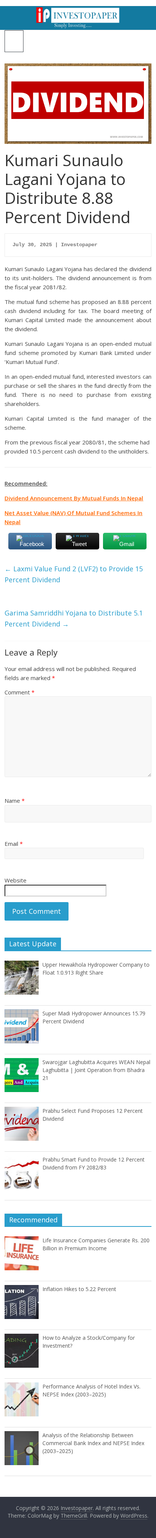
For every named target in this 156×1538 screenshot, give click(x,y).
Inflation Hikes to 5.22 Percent (79, 1289)
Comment (19, 692)
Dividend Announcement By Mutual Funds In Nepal (74, 498)
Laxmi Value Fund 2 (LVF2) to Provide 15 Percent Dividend (74, 574)
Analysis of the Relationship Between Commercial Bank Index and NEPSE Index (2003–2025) (93, 1443)
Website (16, 880)
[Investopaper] (78, 10)
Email (14, 843)
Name (15, 800)
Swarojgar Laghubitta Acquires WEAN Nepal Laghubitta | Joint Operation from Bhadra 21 (96, 1069)
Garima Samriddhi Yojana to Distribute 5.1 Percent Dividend (74, 618)
